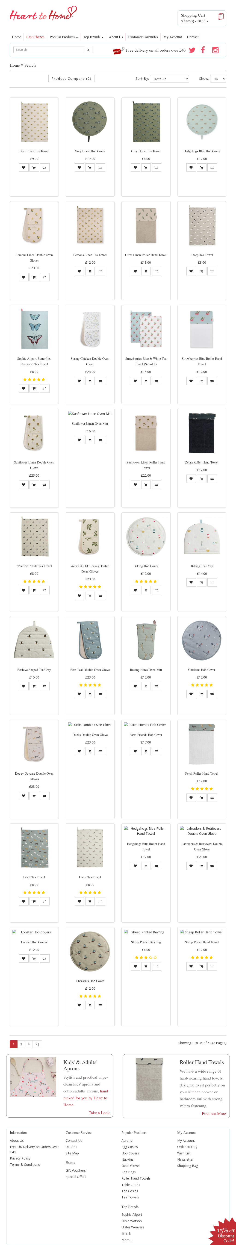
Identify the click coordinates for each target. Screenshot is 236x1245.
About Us (116, 36)
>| (37, 1044)
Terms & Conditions (25, 1164)
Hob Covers (130, 1153)
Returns (71, 1147)
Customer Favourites (143, 36)
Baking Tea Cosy (202, 566)
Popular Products (63, 36)
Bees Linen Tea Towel (34, 151)
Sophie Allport (131, 1214)
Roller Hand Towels (135, 1178)
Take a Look (99, 1112)
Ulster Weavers (132, 1227)
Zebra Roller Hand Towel (201, 462)
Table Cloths (130, 1185)
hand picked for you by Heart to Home (85, 1097)
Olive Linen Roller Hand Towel (146, 255)
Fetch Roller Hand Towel (201, 773)
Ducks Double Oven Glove (90, 734)
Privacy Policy (20, 1158)
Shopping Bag (187, 1165)
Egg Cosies (129, 1147)
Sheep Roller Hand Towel (202, 942)
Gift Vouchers (76, 1170)
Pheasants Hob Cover (90, 981)
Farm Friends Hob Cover (146, 734)
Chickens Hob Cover (201, 669)
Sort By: (142, 78)
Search (30, 65)
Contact (192, 36)
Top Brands (92, 36)
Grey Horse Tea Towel (146, 151)
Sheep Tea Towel (202, 255)
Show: (204, 78)
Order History (187, 1147)
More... (126, 1240)
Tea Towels (130, 1197)
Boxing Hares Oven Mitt (146, 669)
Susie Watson (131, 1221)
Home (16, 36)
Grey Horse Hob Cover (90, 151)
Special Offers (76, 1176)
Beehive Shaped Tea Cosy (34, 669)
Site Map (72, 1153)
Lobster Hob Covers (34, 942)
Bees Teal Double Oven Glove (90, 669)
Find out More (214, 1113)
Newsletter (185, 1159)
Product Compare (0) (71, 78)
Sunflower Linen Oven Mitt (90, 423)
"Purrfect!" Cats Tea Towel (34, 566)
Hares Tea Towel (90, 877)
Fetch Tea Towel (34, 877)
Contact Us (74, 1140)
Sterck (126, 1233)
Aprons (126, 1140)
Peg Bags (128, 1172)
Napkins (127, 1159)
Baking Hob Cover (146, 566)
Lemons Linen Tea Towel (90, 255)
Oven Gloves (130, 1165)
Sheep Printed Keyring (146, 942)
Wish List (184, 1153)
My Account (172, 36)
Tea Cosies (129, 1191)
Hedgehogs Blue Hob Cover (202, 151)
